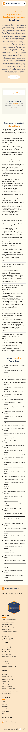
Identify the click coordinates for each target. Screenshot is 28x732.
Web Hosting (5, 684)
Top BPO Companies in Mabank (12, 438)
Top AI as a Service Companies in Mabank (15, 563)
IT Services (5, 661)
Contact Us (5, 709)
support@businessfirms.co (12, 723)
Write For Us (5, 711)
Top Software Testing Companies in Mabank (13, 412)
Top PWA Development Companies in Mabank (13, 497)
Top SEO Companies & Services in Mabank (15, 391)
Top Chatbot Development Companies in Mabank (14, 472)
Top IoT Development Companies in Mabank (13, 403)
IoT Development (6, 649)
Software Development (8, 622)
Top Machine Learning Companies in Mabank (13, 547)
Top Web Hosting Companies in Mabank (14, 454)
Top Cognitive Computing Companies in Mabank (14, 566)
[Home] (12, 3)
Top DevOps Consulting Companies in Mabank (13, 487)
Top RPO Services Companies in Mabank (14, 516)
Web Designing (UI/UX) (8, 647)
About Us (4, 704)
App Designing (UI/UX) (8, 639)
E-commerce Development (9, 631)
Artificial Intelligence (7, 676)
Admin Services (6, 659)
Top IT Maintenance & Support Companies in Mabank (15, 504)
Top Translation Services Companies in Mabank (14, 429)
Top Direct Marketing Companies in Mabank (13, 509)
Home (4, 11)
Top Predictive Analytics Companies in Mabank (14, 576)
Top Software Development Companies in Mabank (15, 366)
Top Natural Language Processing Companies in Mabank (12, 551)
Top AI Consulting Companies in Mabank (14, 543)
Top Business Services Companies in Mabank (13, 458)
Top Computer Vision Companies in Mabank (13, 556)
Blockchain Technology (8, 627)
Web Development (7, 624)
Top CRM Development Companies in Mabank (13, 532)
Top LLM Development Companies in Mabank (13, 571)
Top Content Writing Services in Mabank (14, 476)
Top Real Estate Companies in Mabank (14, 513)
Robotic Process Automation (10, 691)
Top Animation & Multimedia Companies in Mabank (15, 463)
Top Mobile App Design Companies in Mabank (13, 395)
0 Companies (14, 77)
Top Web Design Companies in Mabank (14, 399)
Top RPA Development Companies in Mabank (13, 468)
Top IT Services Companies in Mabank (14, 425)
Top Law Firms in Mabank (11, 501)
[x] (24, 729)
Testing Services (6, 654)
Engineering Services (7, 679)
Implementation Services (9, 666)
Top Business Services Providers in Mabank (13, 519)
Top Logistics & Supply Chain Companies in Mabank (14, 492)
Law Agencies (5, 681)
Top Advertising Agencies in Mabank (13, 479)
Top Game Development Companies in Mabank (14, 483)
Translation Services (7, 663)
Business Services (7, 686)
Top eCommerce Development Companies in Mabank (15, 383)
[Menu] (24, 3)
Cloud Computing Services (9, 656)
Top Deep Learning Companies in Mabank (15, 560)
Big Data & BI (5, 634)
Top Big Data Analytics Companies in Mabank (13, 388)
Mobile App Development (9, 619)
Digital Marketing (6, 629)
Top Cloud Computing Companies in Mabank (13, 417)
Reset (17, 92)
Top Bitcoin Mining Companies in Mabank (15, 528)
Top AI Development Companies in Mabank (13, 441)
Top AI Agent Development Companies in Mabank (14, 536)
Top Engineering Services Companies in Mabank (14, 446)
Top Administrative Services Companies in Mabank (15, 421)
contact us (16, 103)
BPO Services (5, 674)
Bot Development (7, 693)
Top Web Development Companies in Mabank (13, 371)
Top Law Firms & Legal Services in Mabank (13, 451)
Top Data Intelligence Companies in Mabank (13, 524)
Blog (3, 713)
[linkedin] (20, 729)
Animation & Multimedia (8, 688)
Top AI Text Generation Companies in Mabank (13, 580)
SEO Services (5, 636)
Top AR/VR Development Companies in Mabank (14, 407)
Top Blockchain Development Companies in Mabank (14, 375)
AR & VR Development (8, 651)
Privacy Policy (5, 706)
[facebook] (17, 729)
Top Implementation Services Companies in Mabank (14, 434)
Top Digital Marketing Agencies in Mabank (15, 379)
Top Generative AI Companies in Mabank (14, 540)
